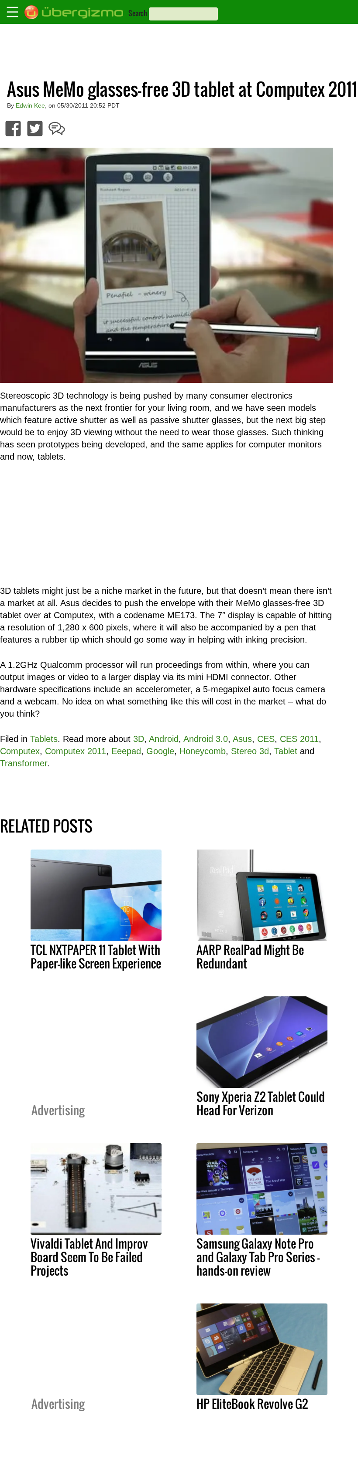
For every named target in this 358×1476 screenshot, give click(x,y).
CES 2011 (299, 739)
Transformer (23, 763)
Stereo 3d (250, 751)
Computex (20, 751)
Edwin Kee (30, 105)
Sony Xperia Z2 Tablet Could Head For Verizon (260, 1103)
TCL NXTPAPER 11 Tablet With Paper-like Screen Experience (96, 956)
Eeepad (126, 751)
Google (160, 751)
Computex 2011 (75, 751)
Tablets (44, 739)
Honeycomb (202, 751)
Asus (242, 739)
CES (266, 739)
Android (164, 739)
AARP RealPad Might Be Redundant (250, 956)
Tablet (285, 751)
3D (138, 739)
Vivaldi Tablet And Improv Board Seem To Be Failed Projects (89, 1257)
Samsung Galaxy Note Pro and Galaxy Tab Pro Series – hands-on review (258, 1257)
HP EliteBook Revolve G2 (252, 1403)
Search (137, 13)
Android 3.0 (205, 739)
